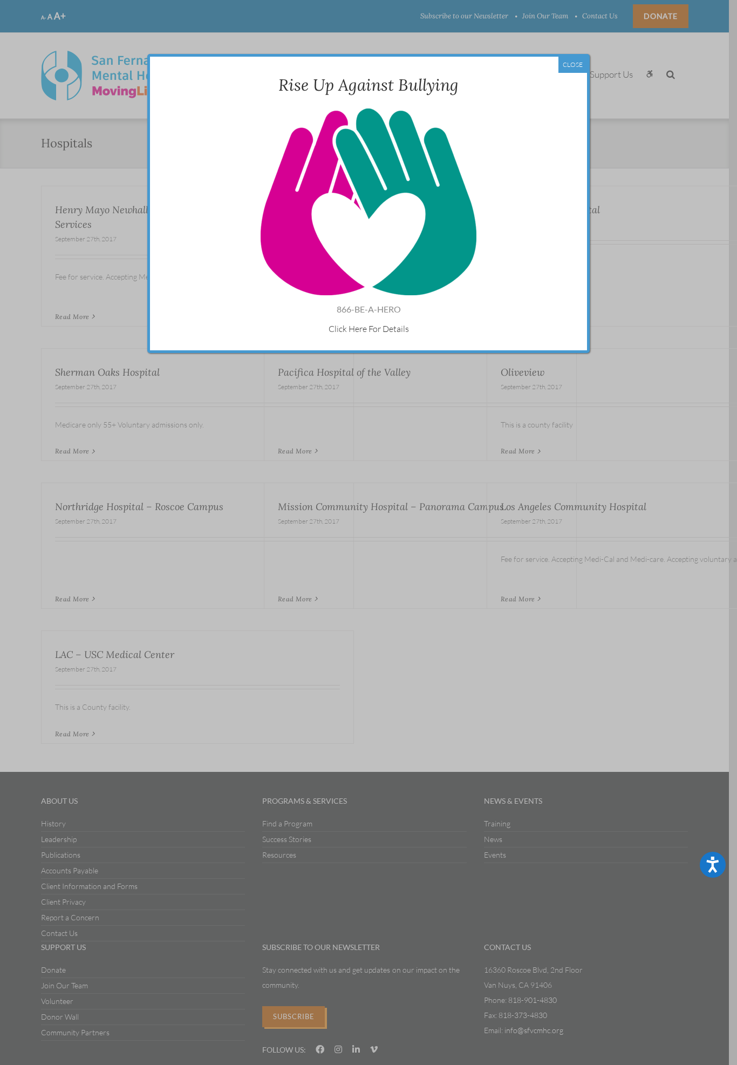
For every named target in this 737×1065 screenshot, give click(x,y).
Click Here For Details (369, 328)
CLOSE (573, 64)
